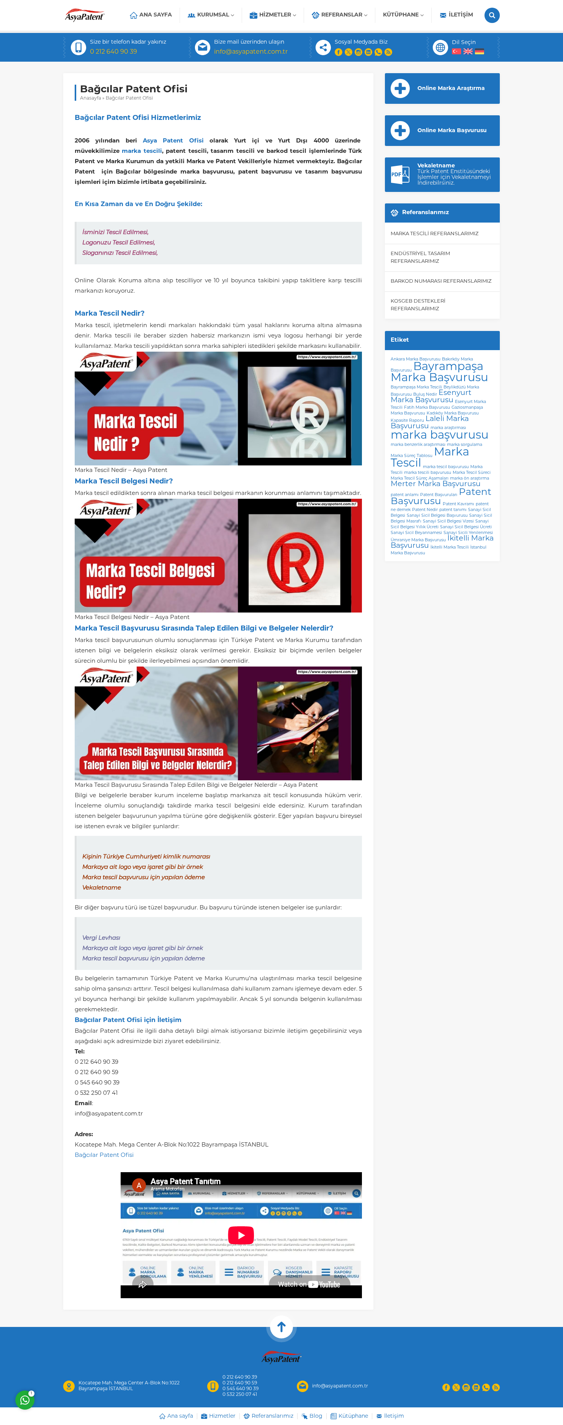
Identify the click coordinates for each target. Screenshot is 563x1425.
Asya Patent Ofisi (173, 141)
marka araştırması (448, 428)
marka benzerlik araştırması (418, 445)
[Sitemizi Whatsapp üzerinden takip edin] (378, 52)
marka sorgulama (464, 445)
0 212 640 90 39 (113, 52)
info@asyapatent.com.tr (251, 52)
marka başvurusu (440, 435)
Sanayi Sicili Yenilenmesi (468, 533)
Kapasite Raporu (407, 421)
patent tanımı (452, 510)
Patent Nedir (425, 510)
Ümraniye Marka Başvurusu (418, 540)
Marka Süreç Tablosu (411, 456)
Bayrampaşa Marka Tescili (416, 387)
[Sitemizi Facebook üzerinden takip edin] (338, 52)
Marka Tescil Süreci (472, 473)
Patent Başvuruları (438, 495)
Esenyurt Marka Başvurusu (431, 397)
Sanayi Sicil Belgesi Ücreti (466, 527)
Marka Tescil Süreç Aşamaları (419, 479)
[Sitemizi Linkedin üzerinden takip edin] (368, 52)
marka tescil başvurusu (446, 467)
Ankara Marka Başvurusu (415, 359)
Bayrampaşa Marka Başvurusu (439, 373)
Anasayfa (90, 98)
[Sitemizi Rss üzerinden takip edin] (388, 52)
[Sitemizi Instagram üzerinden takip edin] (358, 52)
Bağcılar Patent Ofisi (104, 1155)
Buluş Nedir (425, 395)
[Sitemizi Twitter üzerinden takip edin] (348, 52)
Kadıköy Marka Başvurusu (453, 413)
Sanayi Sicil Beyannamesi (416, 533)
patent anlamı (405, 495)
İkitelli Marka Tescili (449, 547)
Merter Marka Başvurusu (436, 484)
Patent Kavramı (458, 504)
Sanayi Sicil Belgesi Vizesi (448, 521)
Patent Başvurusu (441, 497)
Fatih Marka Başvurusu (427, 408)
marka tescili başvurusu (427, 473)
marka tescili (142, 151)
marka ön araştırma (469, 479)
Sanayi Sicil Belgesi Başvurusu (437, 516)
